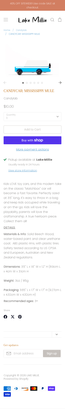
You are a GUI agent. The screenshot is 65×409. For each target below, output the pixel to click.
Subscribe (49, 396)
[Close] (59, 311)
